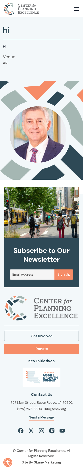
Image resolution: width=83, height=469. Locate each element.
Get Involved (41, 336)
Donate (41, 348)
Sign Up (63, 274)
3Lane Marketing (47, 462)
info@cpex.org (55, 409)
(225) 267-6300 (29, 409)
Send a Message (41, 417)
